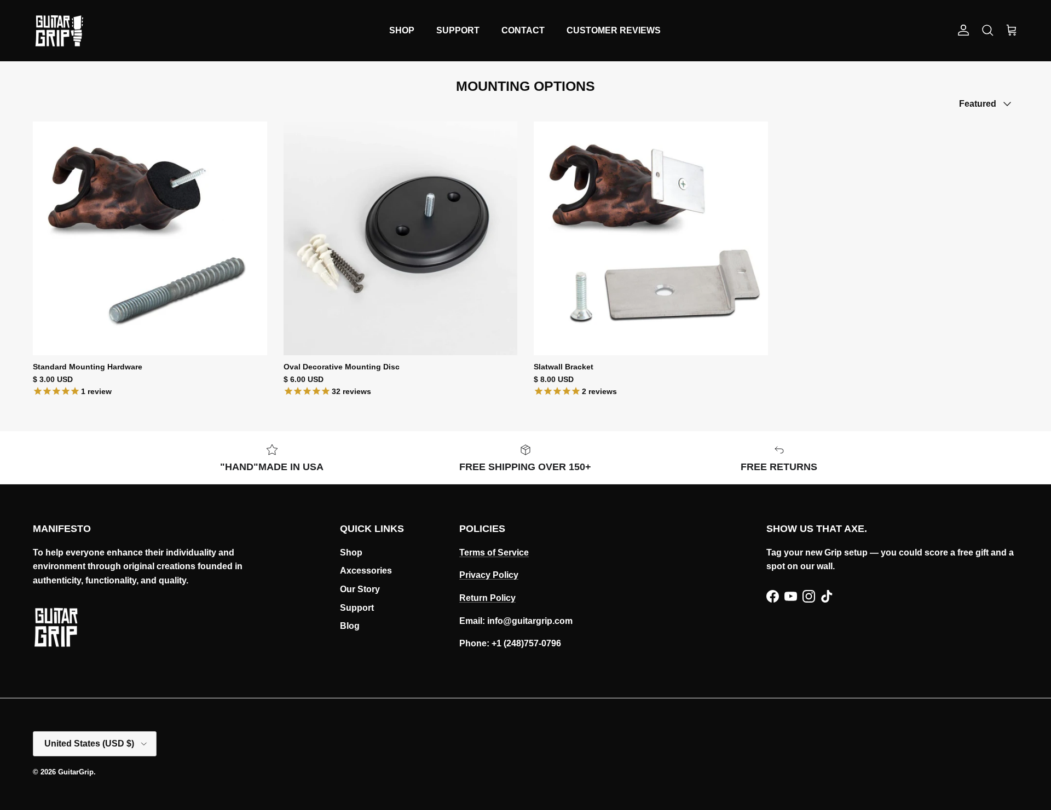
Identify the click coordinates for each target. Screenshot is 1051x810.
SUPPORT (458, 30)
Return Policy (487, 598)
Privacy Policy (488, 575)
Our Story (360, 589)
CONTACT (523, 30)
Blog (350, 625)
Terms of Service (494, 552)
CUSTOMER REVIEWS (614, 30)
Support (357, 607)
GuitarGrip (76, 772)
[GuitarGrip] (59, 30)
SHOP (401, 30)
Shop (351, 552)
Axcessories (366, 570)
